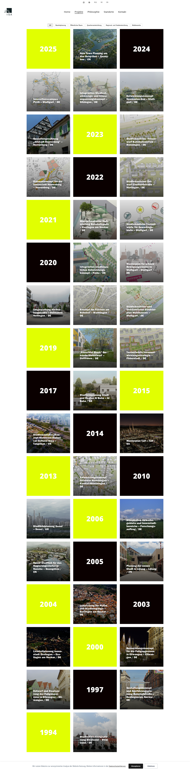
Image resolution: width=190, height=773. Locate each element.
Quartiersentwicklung (94, 25)
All (50, 25)
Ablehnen (151, 766)
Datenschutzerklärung (117, 766)
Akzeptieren (135, 766)
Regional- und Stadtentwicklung (117, 25)
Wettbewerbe (136, 25)
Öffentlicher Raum (76, 25)
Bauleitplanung (61, 25)
